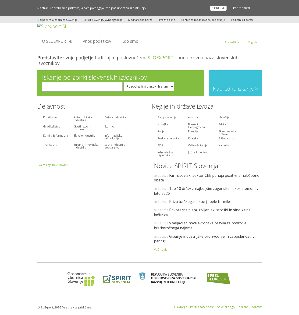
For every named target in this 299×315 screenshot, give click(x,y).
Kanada (224, 145)
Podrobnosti (241, 8)
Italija (160, 131)
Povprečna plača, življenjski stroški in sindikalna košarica (202, 212)
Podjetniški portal (242, 19)
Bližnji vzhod (227, 138)
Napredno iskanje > (235, 88)
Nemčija (224, 117)
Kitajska (193, 138)
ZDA (160, 145)
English (252, 42)
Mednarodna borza (140, 19)
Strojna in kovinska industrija (86, 146)
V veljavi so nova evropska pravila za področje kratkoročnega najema (200, 225)
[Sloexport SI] (51, 26)
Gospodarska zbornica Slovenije (57, 19)
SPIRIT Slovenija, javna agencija (103, 19)
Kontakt (257, 307)
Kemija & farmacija (55, 136)
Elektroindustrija (84, 136)
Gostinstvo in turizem (82, 128)
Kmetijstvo (50, 117)
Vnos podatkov (97, 41)
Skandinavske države (227, 132)
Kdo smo (129, 41)
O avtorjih (180, 307)
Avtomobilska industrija (83, 119)
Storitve (109, 126)
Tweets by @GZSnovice (52, 165)
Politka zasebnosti (202, 307)
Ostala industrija (115, 117)
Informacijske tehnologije (113, 137)
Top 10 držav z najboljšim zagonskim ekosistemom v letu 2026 (206, 191)
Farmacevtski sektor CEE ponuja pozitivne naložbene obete (206, 178)
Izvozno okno (166, 19)
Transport (50, 145)
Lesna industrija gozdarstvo (114, 146)
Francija (193, 131)
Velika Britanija (197, 145)
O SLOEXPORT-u (57, 41)
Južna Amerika (197, 152)
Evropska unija (167, 117)
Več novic (160, 249)
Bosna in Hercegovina (196, 125)
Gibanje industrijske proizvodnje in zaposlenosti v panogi (204, 239)
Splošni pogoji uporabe (233, 307)
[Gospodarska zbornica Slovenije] (79, 279)
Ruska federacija (168, 138)
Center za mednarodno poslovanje (203, 19)
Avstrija (193, 117)
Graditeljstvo (51, 126)
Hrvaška (162, 124)
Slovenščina (231, 42)
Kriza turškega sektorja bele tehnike (200, 201)
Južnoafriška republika (165, 153)
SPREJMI (218, 8)
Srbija (222, 124)
